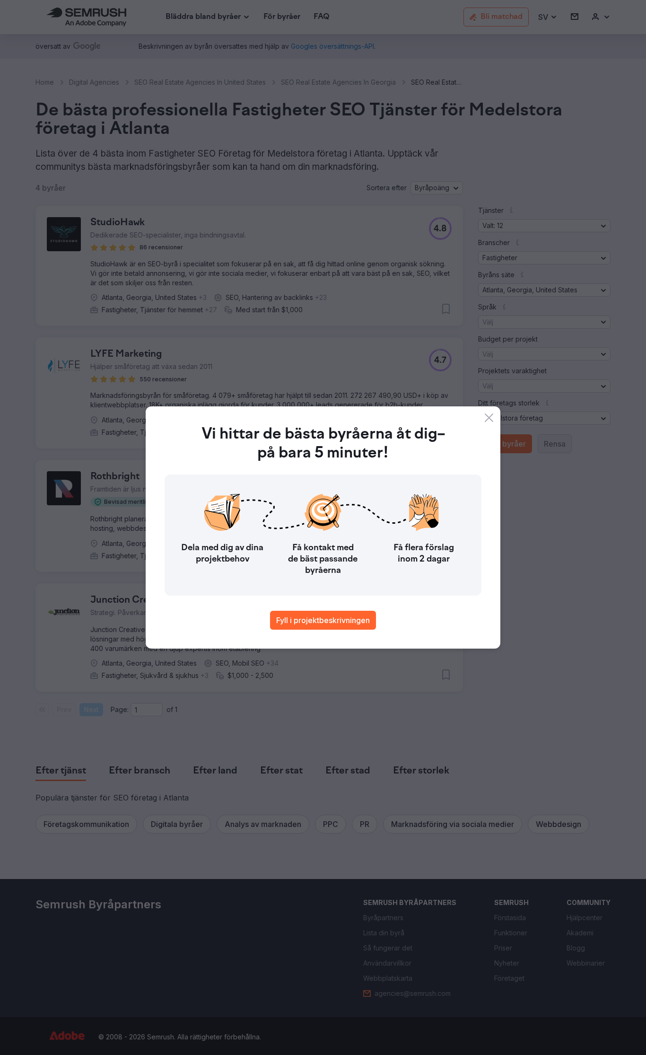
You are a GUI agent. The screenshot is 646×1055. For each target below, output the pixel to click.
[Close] (489, 417)
